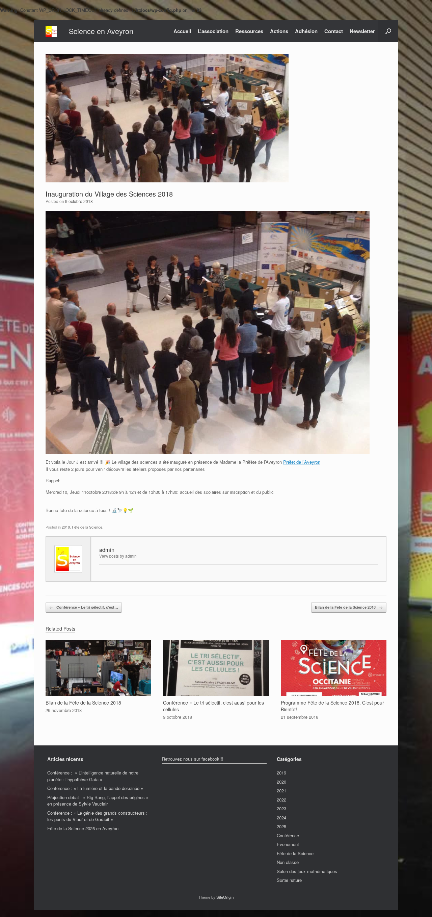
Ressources (249, 31)
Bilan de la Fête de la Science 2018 (349, 607)
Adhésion (306, 31)
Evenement (288, 844)
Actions (279, 31)
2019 (281, 772)
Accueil (182, 31)
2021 (281, 790)
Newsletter (362, 31)
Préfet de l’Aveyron (301, 462)
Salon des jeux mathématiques (307, 871)
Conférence (288, 835)
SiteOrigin (225, 897)
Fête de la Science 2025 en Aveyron (82, 828)
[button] (388, 31)
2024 (281, 817)
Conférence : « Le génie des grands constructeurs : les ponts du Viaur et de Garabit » (97, 816)
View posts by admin (118, 556)
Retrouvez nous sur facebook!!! (192, 759)
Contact (333, 31)
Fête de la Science (87, 527)
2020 (281, 782)
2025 (281, 826)
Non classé (288, 862)
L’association (213, 31)
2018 (66, 527)
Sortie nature (289, 880)
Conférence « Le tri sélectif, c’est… (83, 607)
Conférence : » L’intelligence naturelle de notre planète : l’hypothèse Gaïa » (92, 776)
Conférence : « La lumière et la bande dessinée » (95, 788)
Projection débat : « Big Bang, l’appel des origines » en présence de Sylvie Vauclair (97, 800)
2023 (281, 808)
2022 (281, 799)
